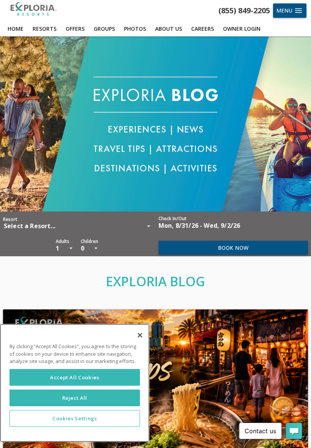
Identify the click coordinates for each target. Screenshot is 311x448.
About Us (168, 28)
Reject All (75, 397)
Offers (75, 28)
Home (16, 28)
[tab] (15, 28)
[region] (74, 383)
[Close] (140, 335)
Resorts (45, 28)
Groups (104, 28)
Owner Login (242, 28)
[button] (199, 223)
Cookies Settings (74, 418)
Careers (202, 28)
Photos (135, 28)
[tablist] (155, 28)
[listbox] (77, 226)
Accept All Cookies (74, 377)
